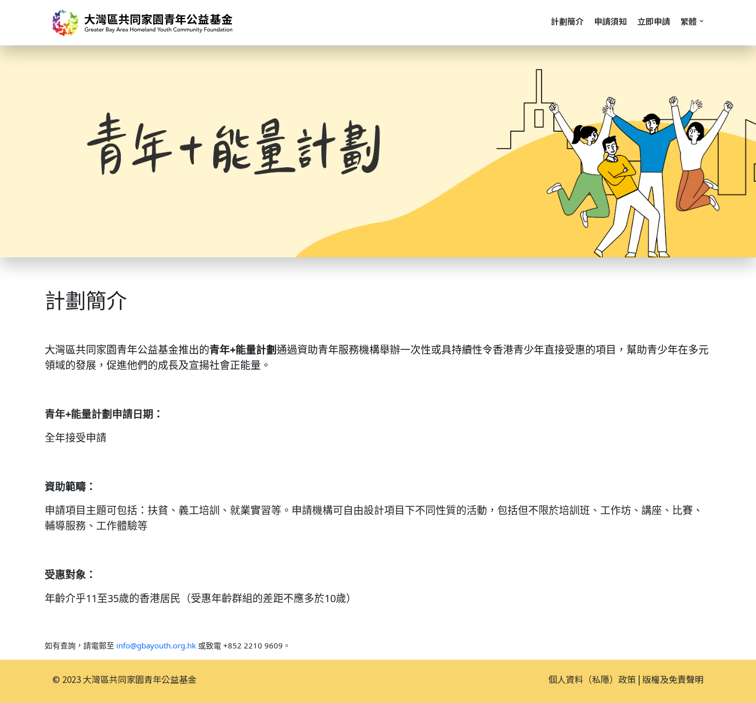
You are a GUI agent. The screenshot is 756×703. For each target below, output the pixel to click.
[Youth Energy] (142, 22)
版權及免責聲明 (673, 679)
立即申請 (653, 21)
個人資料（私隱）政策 (592, 679)
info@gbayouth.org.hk (156, 645)
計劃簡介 (567, 21)
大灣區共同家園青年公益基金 (139, 679)
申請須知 (610, 21)
